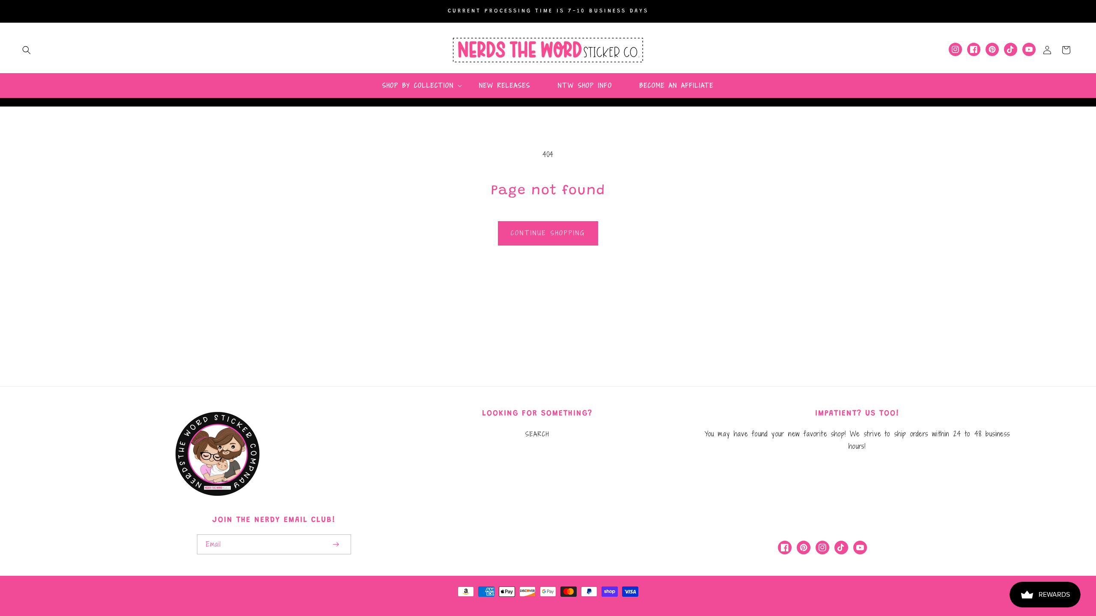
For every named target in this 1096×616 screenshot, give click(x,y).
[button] (26, 50)
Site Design (575, 602)
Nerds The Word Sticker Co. (492, 602)
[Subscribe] (336, 544)
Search (537, 433)
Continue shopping (548, 232)
